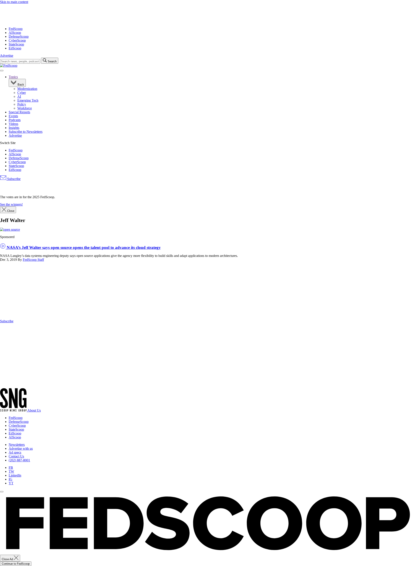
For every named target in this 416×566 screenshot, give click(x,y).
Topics (13, 77)
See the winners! (11, 204)
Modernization (27, 89)
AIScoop (15, 32)
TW (11, 471)
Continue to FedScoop (16, 563)
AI (19, 96)
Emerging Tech (27, 100)
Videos (13, 124)
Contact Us (16, 456)
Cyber (21, 92)
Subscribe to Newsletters (25, 131)
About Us (34, 410)
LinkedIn (15, 475)
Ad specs (15, 452)
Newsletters (17, 444)
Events (13, 116)
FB (11, 467)
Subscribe (13, 179)
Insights (14, 128)
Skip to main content (14, 2)
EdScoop (15, 48)
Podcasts (15, 120)
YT (11, 483)
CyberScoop (17, 40)
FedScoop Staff (33, 259)
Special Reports (19, 112)
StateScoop (16, 44)
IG (10, 479)
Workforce (24, 108)
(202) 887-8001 (19, 460)
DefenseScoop (19, 36)
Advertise (6, 55)
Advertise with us (21, 448)
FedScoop (16, 29)
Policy (21, 104)
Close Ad (8, 559)
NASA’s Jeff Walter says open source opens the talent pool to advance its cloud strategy (83, 247)
